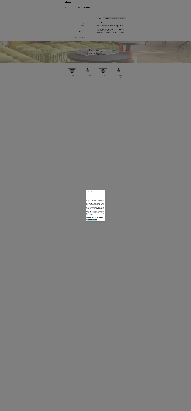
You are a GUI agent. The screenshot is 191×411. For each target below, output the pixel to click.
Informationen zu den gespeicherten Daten (94, 217)
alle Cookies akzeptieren (91, 219)
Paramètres (91, 214)
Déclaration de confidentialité (97, 212)
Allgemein (88, 194)
